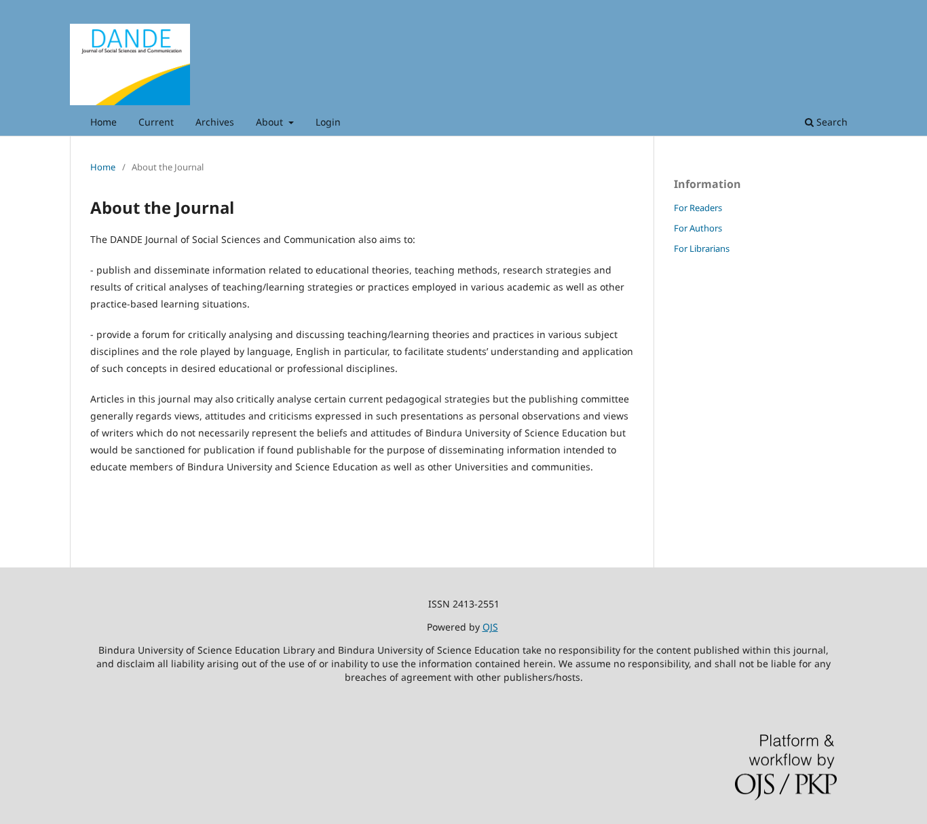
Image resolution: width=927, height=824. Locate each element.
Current (156, 121)
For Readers (698, 208)
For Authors (698, 228)
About (271, 121)
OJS (490, 626)
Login (328, 121)
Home (103, 121)
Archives (214, 121)
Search (831, 121)
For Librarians (702, 248)
